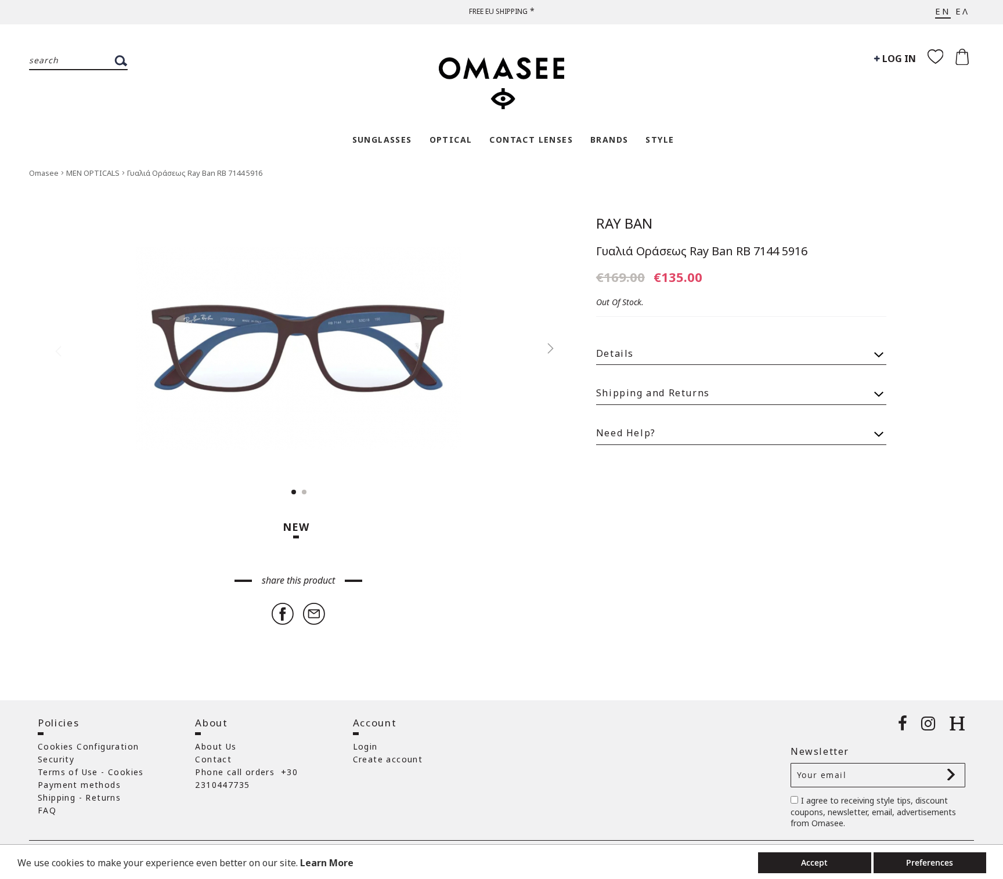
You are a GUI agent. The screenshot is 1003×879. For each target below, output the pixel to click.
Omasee (44, 173)
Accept (814, 862)
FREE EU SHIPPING (498, 11)
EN (943, 11)
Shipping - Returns (79, 797)
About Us (215, 746)
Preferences (929, 862)
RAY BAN (624, 223)
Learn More (326, 862)
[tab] (741, 348)
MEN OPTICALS (93, 173)
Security (56, 759)
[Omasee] (501, 77)
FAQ (47, 810)
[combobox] (78, 61)
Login (365, 746)
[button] (544, 348)
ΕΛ (962, 11)
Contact (213, 759)
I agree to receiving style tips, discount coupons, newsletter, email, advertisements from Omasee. (873, 812)
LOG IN (898, 58)
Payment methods (79, 784)
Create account (388, 759)
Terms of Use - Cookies (91, 771)
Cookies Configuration (88, 746)
